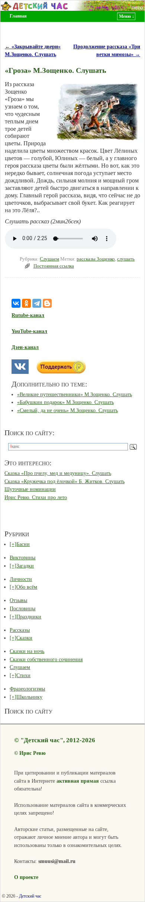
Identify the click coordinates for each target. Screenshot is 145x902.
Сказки (24, 638)
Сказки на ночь (27, 651)
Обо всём (26, 587)
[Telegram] (36, 303)
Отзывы (18, 600)
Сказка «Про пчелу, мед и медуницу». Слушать (57, 473)
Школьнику (29, 697)
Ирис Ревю (32, 753)
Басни (23, 544)
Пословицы (22, 608)
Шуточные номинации (30, 489)
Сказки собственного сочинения (46, 659)
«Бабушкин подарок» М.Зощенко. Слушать (65, 402)
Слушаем (49, 259)
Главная (18, 16)
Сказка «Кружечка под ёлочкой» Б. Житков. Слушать (64, 481)
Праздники (28, 617)
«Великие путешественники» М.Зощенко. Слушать (74, 394)
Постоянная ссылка (53, 266)
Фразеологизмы (27, 689)
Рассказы (20, 630)
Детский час (30, 896)
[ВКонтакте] (16, 303)
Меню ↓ (126, 16)
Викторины (22, 557)
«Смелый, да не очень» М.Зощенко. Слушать (67, 410)
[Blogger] (47, 303)
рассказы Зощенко (96, 259)
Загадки (25, 566)
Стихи (23, 675)
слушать (126, 259)
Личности (21, 579)
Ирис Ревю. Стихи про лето (35, 497)
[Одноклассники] (26, 303)
